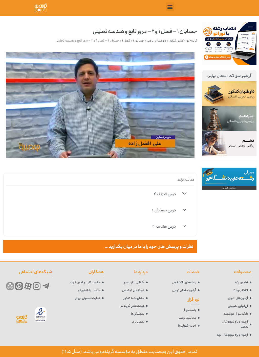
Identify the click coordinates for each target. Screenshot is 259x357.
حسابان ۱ (138, 41)
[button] (170, 7)
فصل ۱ (126, 41)
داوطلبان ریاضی (156, 41)
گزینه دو (191, 41)
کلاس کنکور (176, 41)
